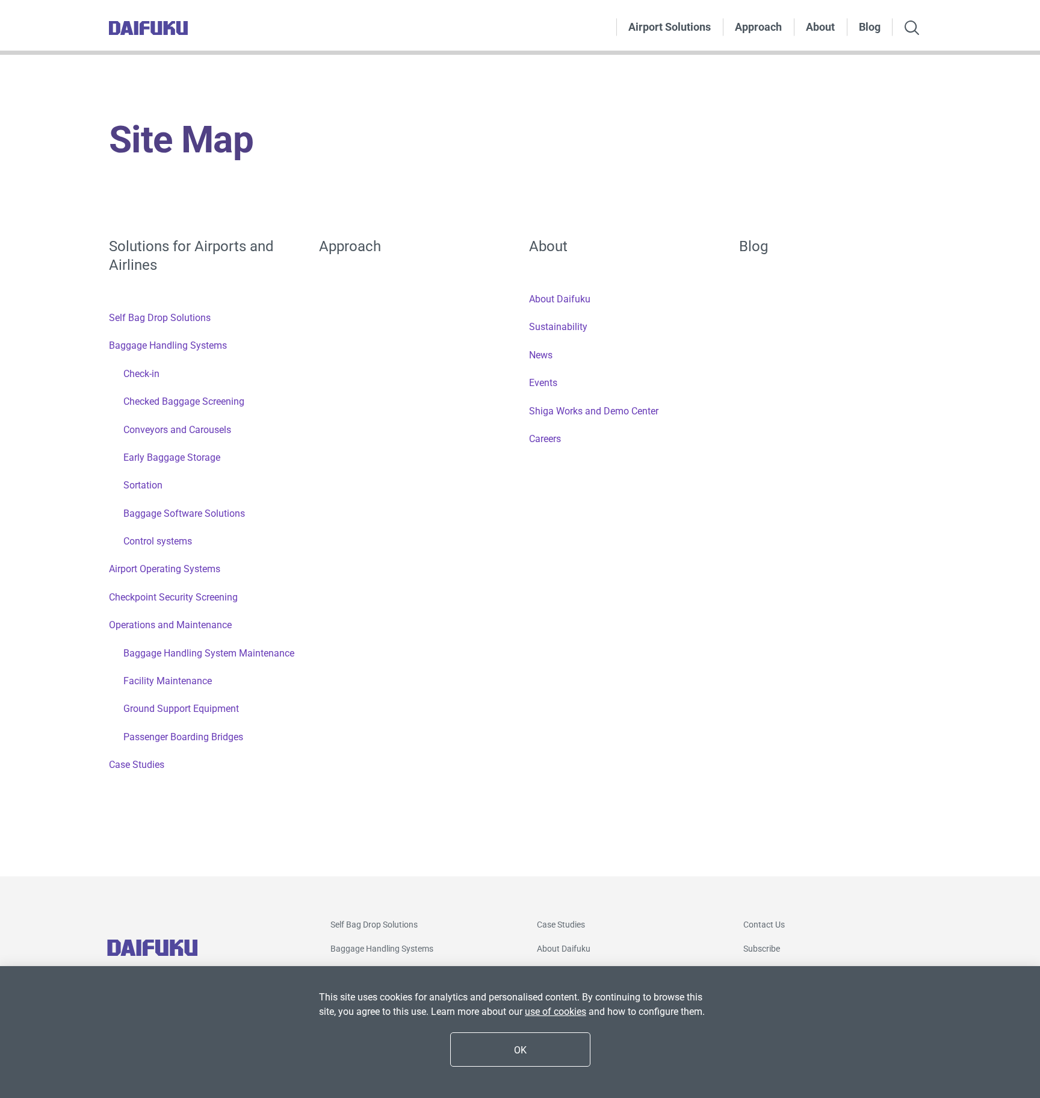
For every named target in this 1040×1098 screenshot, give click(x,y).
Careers (545, 439)
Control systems (157, 541)
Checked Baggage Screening (183, 401)
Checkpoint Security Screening (173, 597)
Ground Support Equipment (181, 708)
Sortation (142, 485)
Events (543, 382)
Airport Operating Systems (164, 569)
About (820, 26)
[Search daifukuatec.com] (912, 28)
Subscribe (761, 948)
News (540, 355)
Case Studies (136, 764)
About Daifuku (559, 299)
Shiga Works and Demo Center (593, 411)
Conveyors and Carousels (177, 429)
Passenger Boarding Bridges (183, 737)
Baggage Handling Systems (168, 345)
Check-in (141, 373)
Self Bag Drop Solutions (160, 317)
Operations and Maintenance (170, 625)
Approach (758, 26)
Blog (870, 26)
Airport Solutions (669, 26)
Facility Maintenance (167, 681)
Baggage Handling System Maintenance (208, 653)
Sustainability (558, 326)
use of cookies (555, 1011)
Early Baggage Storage (171, 457)
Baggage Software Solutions (184, 513)
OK (520, 1050)
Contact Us (764, 924)
